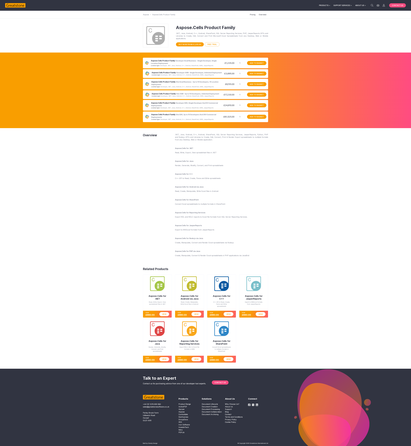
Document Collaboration (212, 412)
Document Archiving (210, 414)
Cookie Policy (230, 422)
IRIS (180, 422)
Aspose (146, 15)
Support (228, 409)
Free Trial (212, 44)
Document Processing (211, 409)
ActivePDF (183, 407)
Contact (228, 414)
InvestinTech (184, 427)
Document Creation (210, 407)
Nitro (181, 430)
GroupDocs (183, 419)
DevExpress (183, 417)
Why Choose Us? (232, 404)
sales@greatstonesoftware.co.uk (156, 407)
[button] (324, 5)
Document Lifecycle (210, 404)
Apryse (181, 409)
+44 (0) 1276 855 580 (152, 404)
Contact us (397, 5)
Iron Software (184, 425)
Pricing (252, 15)
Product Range (185, 404)
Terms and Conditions (234, 417)
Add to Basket (257, 63)
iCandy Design (152, 443)
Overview (262, 15)
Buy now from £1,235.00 (190, 44)
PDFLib (181, 432)
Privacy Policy (231, 419)
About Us (229, 407)
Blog (227, 412)
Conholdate (183, 414)
